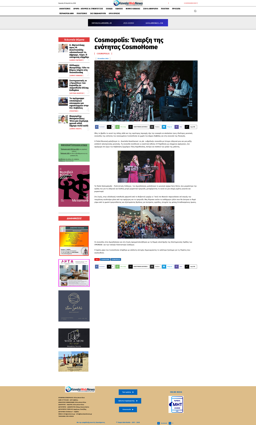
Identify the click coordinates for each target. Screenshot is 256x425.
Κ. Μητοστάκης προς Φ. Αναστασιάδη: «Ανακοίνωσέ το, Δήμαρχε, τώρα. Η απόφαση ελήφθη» (79, 51)
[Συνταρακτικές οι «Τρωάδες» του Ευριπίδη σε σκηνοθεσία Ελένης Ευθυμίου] (63, 83)
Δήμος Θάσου (75, 129)
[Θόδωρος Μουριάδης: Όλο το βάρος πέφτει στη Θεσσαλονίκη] (63, 68)
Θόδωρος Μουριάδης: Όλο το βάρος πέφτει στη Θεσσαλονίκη (79, 69)
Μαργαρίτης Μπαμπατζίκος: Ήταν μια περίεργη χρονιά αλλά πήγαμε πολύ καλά (78, 121)
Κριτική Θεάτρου (77, 93)
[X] (170, 423)
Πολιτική (73, 111)
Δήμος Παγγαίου (76, 60)
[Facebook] (158, 423)
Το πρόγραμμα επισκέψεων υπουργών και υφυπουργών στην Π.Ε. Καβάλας (78, 103)
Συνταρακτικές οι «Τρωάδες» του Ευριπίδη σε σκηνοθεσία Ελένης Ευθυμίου (79, 85)
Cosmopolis (103, 54)
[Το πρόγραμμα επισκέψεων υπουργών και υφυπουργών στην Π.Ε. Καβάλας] (63, 101)
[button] (195, 11)
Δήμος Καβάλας (76, 75)
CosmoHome (105, 259)
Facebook (164, 423)
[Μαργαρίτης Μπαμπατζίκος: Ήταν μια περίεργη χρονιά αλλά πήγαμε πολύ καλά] (63, 119)
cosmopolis (116, 259)
